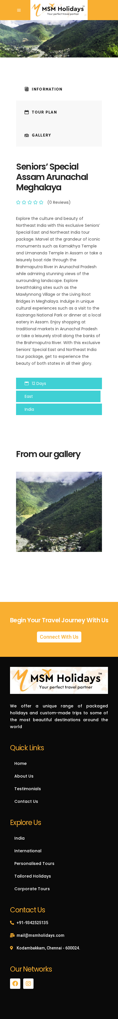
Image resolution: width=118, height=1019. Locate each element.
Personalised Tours (34, 863)
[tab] (59, 89)
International (28, 851)
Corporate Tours (32, 889)
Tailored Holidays (32, 876)
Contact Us (26, 801)
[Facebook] (15, 983)
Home (20, 763)
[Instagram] (28, 983)
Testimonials (27, 789)
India (19, 838)
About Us (24, 776)
